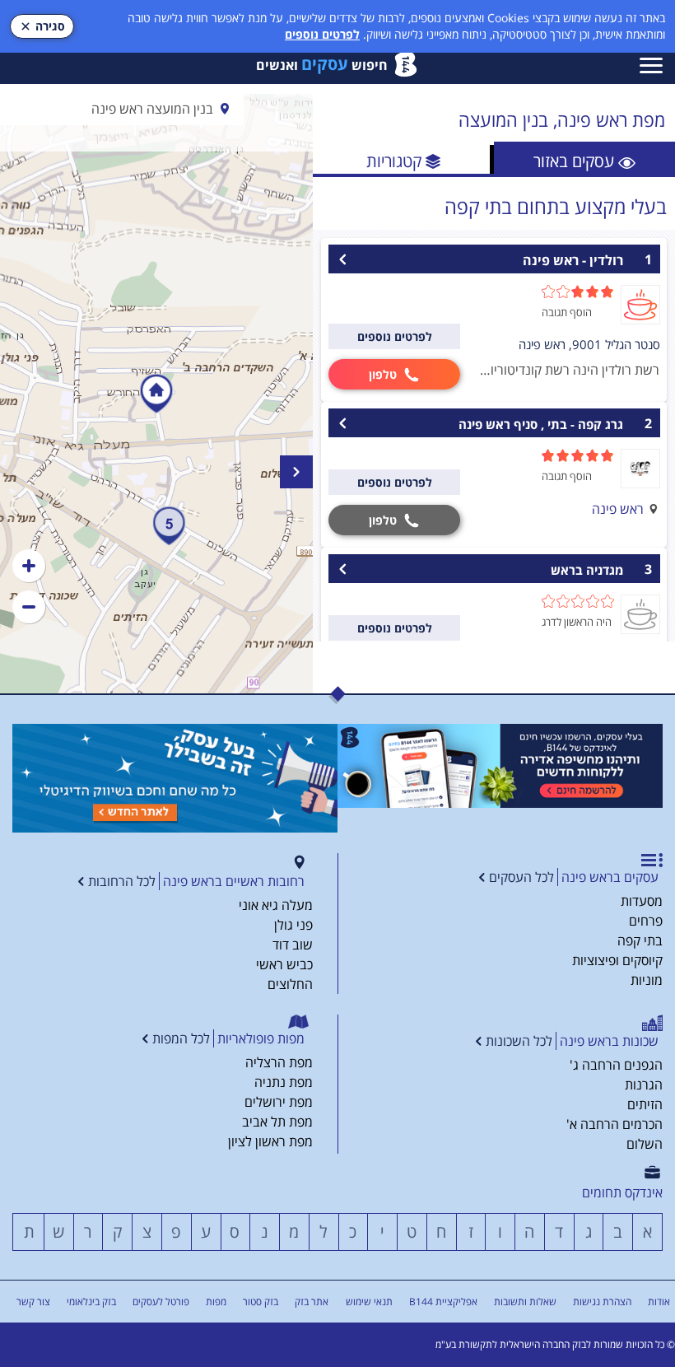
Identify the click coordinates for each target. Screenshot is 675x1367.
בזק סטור (260, 1302)
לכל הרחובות (122, 881)
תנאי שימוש (369, 1302)
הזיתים (645, 1104)
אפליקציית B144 (443, 1302)
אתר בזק (311, 1302)
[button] (28, 565)
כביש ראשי (284, 964)
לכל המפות (181, 1038)
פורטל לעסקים (161, 1302)
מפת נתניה (283, 1082)
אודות (659, 1302)
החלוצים (290, 984)
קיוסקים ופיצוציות (617, 960)
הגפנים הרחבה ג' (616, 1065)
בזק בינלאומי (91, 1302)
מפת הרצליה (279, 1062)
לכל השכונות (519, 1041)
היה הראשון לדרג (577, 621)
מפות (216, 1302)
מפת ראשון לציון (270, 1141)
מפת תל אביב (277, 1122)
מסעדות (642, 901)
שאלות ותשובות (525, 1302)
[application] (156, 393)
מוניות (647, 980)
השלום (644, 1144)
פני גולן (293, 925)
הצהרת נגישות (602, 1302)
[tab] (584, 159)
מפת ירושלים (278, 1102)
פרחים (646, 921)
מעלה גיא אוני (276, 905)
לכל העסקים (521, 877)
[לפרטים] (500, 766)
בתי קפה (640, 940)
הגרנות (644, 1084)
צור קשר (33, 1302)
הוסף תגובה (567, 312)
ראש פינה (618, 509)
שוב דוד (292, 944)
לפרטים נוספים (322, 34)
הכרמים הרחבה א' (614, 1124)
